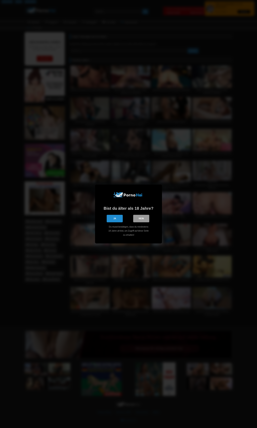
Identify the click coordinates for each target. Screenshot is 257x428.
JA (114, 218)
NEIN (141, 218)
